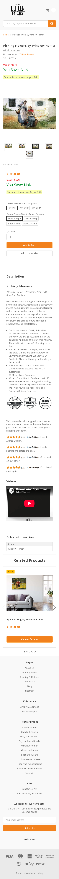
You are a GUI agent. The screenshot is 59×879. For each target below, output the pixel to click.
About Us (29, 667)
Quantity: (11, 231)
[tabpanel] (29, 606)
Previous (4, 607)
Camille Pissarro (29, 731)
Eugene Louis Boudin (29, 741)
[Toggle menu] (4, 10)
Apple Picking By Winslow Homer (25, 619)
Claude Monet (29, 727)
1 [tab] (24, 651)
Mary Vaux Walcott (29, 736)
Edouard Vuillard (29, 754)
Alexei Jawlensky (29, 750)
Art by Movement (29, 706)
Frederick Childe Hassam (29, 768)
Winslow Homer (29, 745)
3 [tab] (29, 651)
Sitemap (29, 690)
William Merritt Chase (29, 759)
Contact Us (29, 681)
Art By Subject (29, 711)
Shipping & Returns (29, 676)
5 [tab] (35, 651)
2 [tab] (27, 651)
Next (54, 607)
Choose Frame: (25, 214)
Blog (29, 686)
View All (29, 772)
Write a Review (27, 54)
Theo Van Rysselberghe (29, 763)
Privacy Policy (29, 672)
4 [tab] (32, 651)
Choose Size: (22, 203)
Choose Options (29, 639)
